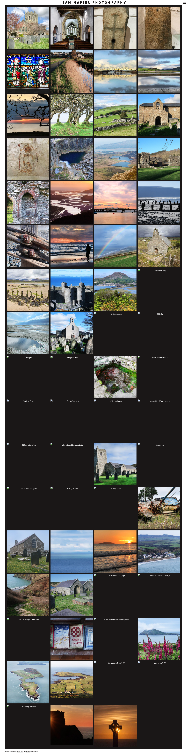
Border (28, 751)
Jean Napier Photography (93, 3)
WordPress (20, 751)
